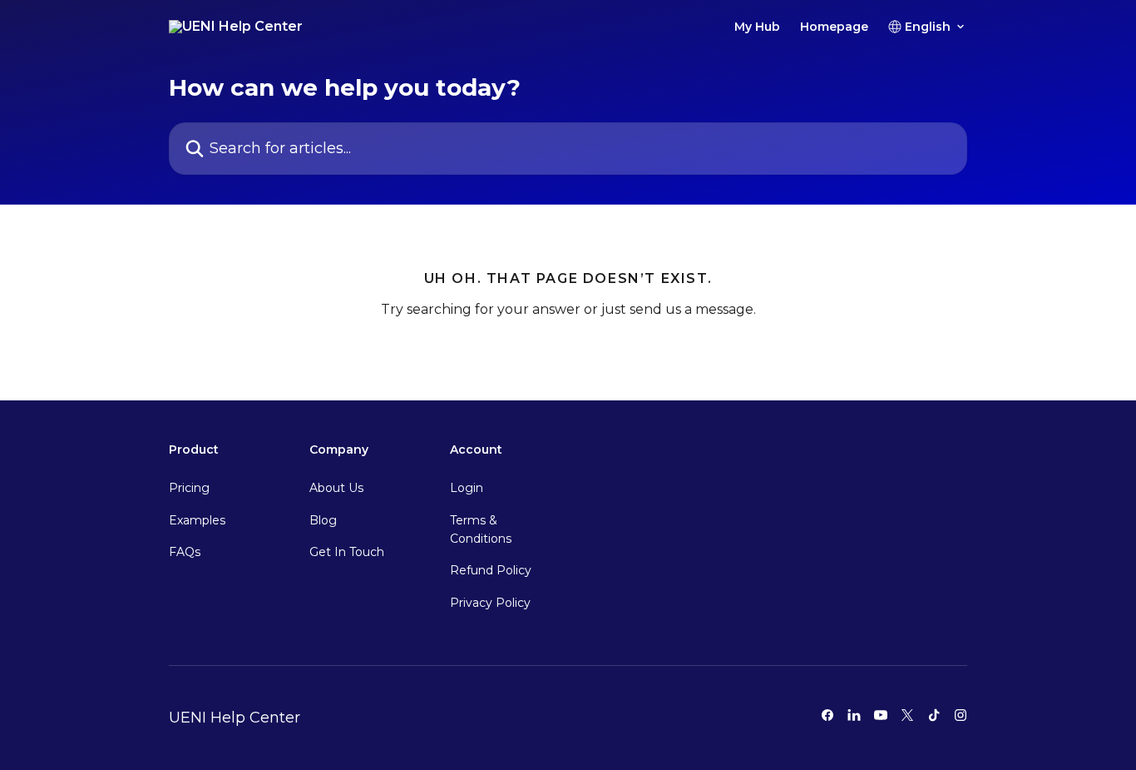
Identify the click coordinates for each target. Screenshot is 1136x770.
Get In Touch (346, 551)
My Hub (757, 26)
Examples (197, 520)
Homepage (834, 26)
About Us (336, 487)
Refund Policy (490, 570)
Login (466, 487)
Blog (323, 520)
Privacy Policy (490, 602)
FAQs (184, 551)
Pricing (189, 487)
